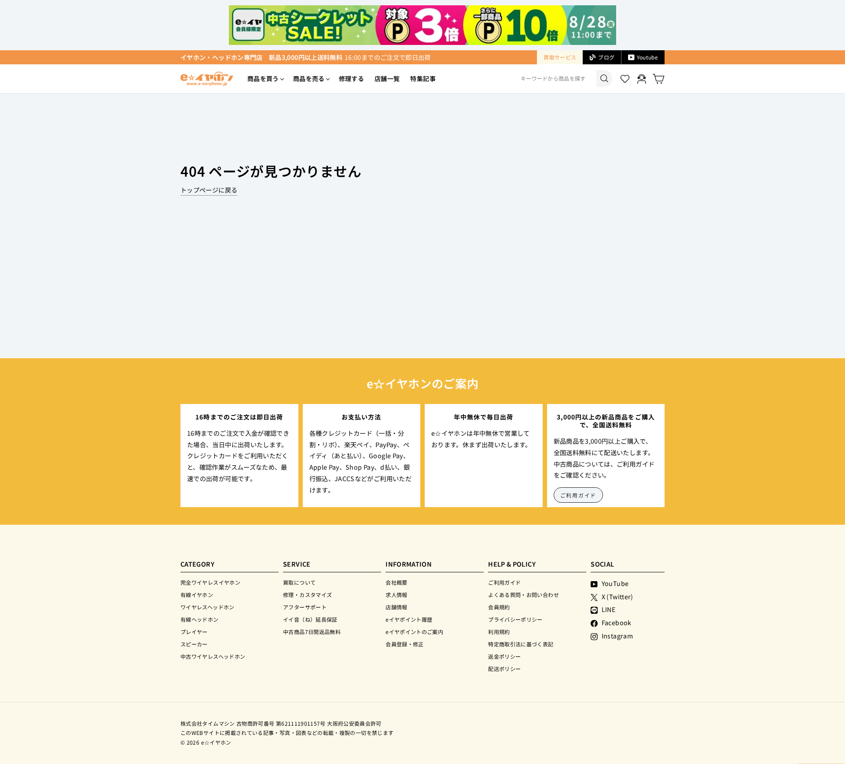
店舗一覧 (387, 78)
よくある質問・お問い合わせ (523, 594)
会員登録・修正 (405, 644)
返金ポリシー (504, 656)
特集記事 (422, 78)
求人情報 (396, 594)
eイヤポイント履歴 (409, 619)
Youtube (647, 57)
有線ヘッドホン (199, 619)
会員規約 (499, 607)
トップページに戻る (208, 189)
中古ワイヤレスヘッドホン (212, 656)
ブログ (606, 57)
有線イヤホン (196, 594)
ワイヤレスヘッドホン (207, 607)
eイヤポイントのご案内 (414, 631)
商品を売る (309, 78)
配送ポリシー (504, 668)
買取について (299, 582)
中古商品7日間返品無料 (312, 631)
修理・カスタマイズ (307, 594)
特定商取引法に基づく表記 (520, 644)
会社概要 (396, 582)
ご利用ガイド (578, 495)
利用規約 (499, 631)
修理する (351, 78)
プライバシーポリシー (515, 619)
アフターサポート (305, 607)
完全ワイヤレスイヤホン (210, 582)
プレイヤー (194, 631)
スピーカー (194, 644)
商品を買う (263, 78)
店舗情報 (396, 607)
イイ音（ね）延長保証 (310, 619)
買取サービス (560, 57)
